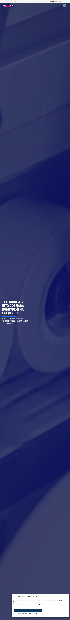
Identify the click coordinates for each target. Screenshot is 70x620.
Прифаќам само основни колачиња (28, 613)
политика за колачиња (19, 605)
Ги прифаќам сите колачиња (28, 610)
